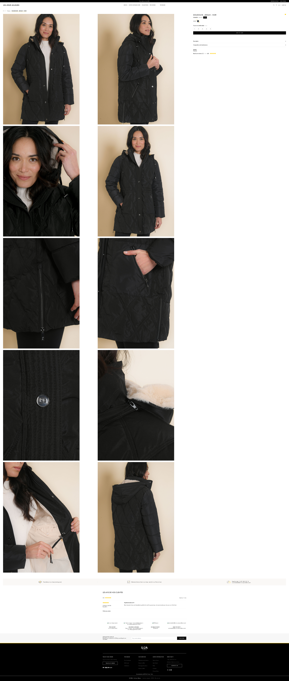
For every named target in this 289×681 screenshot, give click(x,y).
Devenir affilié (141, 663)
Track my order (110, 663)
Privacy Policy (156, 671)
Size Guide (155, 663)
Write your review (107, 610)
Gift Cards (126, 663)
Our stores (283, 1)
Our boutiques (127, 660)
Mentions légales (146, 678)
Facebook (167, 669)
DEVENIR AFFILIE (274, 1)
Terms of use (155, 660)
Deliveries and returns (143, 660)
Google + (171, 669)
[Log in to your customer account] (279, 5)
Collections (126, 665)
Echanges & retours (142, 665)
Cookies (154, 668)
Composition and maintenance (200, 45)
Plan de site (157, 678)
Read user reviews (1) (198, 53)
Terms (152, 674)
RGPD (152, 678)
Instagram (169, 669)
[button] (239, 25)
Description (195, 41)
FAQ (154, 665)
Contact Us (174, 665)
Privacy (148, 674)
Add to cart (239, 32)
